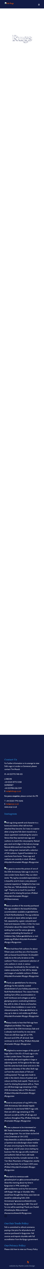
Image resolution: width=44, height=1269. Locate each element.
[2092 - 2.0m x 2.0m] (33, 433)
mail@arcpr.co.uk (12, 804)
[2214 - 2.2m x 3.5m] (33, 645)
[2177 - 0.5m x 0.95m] (33, 568)
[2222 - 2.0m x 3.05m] (11, 664)
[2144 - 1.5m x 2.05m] (11, 491)
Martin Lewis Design (27, 1266)
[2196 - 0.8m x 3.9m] (33, 606)
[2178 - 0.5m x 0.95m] (11, 587)
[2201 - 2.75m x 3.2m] (33, 625)
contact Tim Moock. (12, 769)
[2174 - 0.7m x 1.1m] (11, 568)
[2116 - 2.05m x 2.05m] (33, 452)
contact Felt (20, 261)
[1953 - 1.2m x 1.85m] (33, 386)
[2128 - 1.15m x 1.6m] (11, 471)
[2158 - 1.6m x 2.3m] (33, 510)
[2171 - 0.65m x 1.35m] (33, 529)
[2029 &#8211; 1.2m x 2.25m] (11, 424)
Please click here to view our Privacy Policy (21, 1249)
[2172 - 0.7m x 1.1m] (11, 548)
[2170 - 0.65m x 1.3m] (11, 529)
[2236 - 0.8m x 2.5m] (11, 703)
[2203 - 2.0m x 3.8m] (11, 645)
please (34, 766)
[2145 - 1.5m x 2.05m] (33, 491)
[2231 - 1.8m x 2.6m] (33, 664)
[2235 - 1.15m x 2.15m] (33, 683)
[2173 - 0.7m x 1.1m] (33, 548)
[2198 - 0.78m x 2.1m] (11, 625)
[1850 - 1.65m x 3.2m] (11, 375)
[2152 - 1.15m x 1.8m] (11, 510)
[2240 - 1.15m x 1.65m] (33, 703)
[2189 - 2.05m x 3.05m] (11, 606)
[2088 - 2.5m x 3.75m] (33, 413)
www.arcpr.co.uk (10, 807)
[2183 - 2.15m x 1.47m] (33, 587)
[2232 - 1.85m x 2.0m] (11, 683)
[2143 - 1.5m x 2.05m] (33, 471)
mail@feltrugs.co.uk (13, 791)
